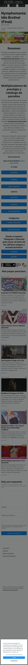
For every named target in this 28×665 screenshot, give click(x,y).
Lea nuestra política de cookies (14, 654)
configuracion (14, 660)
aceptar (14, 657)
